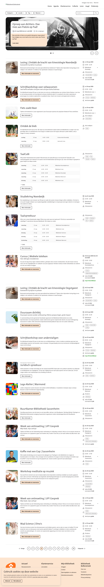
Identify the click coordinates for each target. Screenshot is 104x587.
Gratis (87, 128)
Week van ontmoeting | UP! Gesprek (39, 426)
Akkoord (7, 581)
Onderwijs (94, 6)
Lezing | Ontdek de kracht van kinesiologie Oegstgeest (49, 288)
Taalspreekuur (28, 215)
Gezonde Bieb (89, 74)
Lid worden (44, 567)
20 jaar (87, 97)
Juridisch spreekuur (30, 365)
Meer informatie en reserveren (30, 73)
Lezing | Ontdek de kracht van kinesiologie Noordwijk (48, 62)
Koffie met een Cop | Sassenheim (37, 451)
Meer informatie (26, 115)
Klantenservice (66, 6)
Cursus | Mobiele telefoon (34, 256)
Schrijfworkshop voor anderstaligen (39, 337)
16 (73, 548)
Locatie (20, 13)
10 (67, 548)
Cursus (87, 270)
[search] (96, 13)
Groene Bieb (88, 118)
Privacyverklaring (85, 577)
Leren (82, 6)
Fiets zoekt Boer (28, 108)
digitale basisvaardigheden (91, 273)
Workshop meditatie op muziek (37, 471)
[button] (50, 53)
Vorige (23, 548)
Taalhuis (93, 159)
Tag (29, 13)
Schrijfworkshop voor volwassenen (38, 87)
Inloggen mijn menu (87, 2)
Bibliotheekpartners (86, 574)
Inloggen (63, 567)
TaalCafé (24, 154)
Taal (91, 156)
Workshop (93, 97)
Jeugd (87, 6)
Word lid (96, 2)
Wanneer (38, 13)
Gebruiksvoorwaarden (67, 575)
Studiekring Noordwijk (32, 196)
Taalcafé (87, 159)
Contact (63, 569)
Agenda (56, 6)
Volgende (80, 548)
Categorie (10, 13)
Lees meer (16, 43)
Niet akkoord (17, 581)
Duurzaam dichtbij (30, 312)
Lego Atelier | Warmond (32, 384)
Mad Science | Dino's (31, 523)
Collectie (75, 6)
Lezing (95, 74)
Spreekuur (92, 218)
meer (23, 184)
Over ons (83, 569)
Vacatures (83, 572)
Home (50, 6)
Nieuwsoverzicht (26, 567)
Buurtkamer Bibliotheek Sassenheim (39, 408)
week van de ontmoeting (91, 441)
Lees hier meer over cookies (40, 577)
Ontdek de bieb (28, 126)
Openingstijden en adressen (68, 572)
